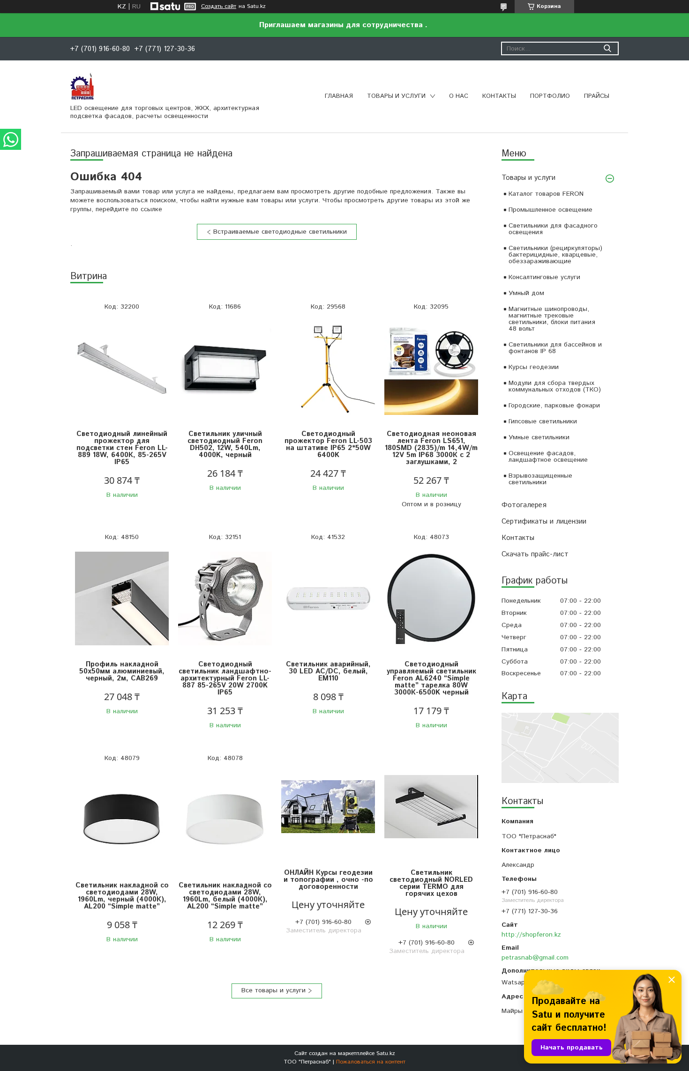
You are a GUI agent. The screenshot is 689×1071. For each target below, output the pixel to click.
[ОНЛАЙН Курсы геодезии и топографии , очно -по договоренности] (328, 807)
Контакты (499, 96)
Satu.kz (385, 1053)
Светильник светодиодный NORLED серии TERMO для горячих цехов (431, 883)
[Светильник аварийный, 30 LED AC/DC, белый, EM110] (328, 598)
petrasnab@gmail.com (535, 957)
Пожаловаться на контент (370, 1062)
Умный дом (526, 293)
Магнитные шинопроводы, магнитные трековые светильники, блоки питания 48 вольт (552, 318)
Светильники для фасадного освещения (553, 229)
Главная (339, 96)
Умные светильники (539, 437)
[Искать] (607, 48)
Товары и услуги (396, 96)
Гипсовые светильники (543, 421)
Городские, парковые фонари (554, 405)
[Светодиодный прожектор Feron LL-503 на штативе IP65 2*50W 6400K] (328, 368)
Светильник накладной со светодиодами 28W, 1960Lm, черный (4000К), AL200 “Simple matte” (122, 896)
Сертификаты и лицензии (544, 521)
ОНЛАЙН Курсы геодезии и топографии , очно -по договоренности (328, 879)
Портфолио (550, 96)
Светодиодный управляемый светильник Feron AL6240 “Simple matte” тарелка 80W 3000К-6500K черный (431, 678)
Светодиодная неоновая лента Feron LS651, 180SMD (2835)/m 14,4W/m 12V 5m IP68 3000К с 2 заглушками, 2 (431, 447)
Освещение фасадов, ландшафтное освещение (548, 457)
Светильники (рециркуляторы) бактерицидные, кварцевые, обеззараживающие (555, 255)
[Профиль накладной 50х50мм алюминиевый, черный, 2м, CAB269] (122, 598)
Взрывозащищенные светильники (540, 479)
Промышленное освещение (550, 209)
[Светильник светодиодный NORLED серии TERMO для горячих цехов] (431, 807)
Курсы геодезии (534, 367)
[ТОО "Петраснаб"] (82, 85)
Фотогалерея (524, 505)
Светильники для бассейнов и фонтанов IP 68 (555, 348)
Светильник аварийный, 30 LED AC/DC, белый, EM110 (328, 671)
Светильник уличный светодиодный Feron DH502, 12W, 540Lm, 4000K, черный (224, 444)
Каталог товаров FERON (546, 194)
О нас (458, 96)
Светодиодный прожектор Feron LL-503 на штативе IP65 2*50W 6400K (328, 444)
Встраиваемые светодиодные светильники (280, 231)
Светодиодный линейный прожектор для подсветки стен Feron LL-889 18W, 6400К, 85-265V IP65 (122, 447)
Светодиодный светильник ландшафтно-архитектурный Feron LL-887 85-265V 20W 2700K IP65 (225, 678)
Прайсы (596, 96)
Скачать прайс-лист (535, 554)
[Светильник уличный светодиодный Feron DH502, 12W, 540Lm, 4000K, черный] (225, 368)
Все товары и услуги (273, 990)
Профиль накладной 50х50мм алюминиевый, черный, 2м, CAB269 (122, 671)
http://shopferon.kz (531, 934)
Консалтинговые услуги (544, 277)
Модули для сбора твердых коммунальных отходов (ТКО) (555, 386)
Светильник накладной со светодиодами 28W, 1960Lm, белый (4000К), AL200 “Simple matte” (225, 896)
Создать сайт (218, 6)
